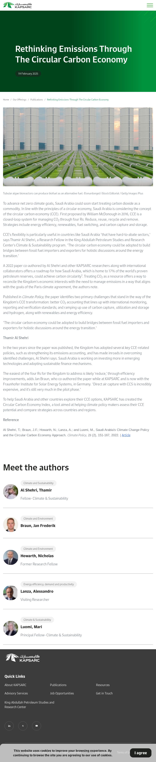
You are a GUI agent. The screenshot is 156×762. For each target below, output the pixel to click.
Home (6, 99)
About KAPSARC (15, 685)
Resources (103, 685)
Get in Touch (104, 693)
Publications (36, 99)
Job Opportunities (62, 693)
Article (126, 435)
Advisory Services (16, 693)
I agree (141, 752)
